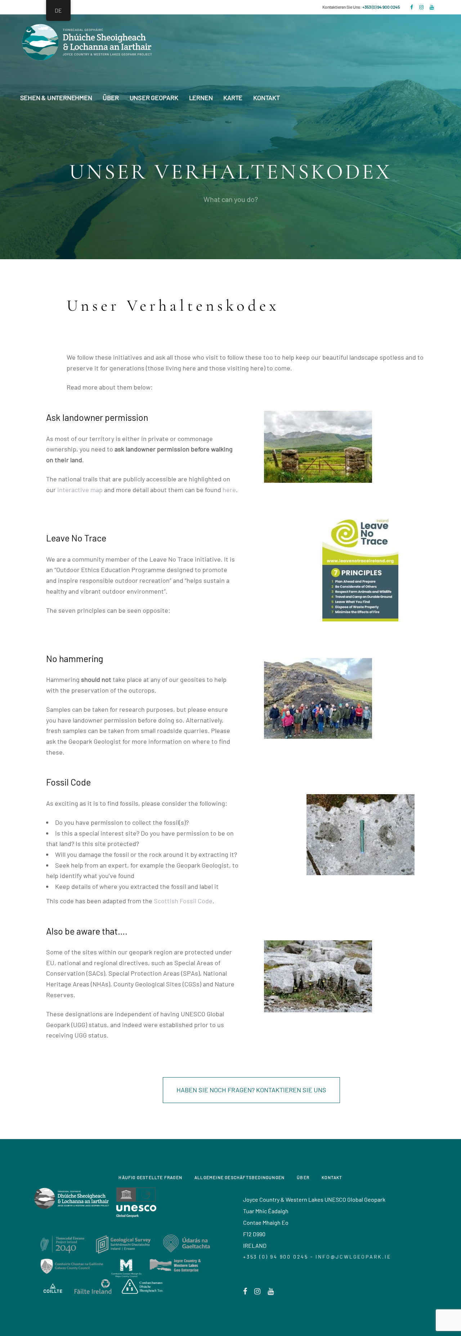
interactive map (80, 490)
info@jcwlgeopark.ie (353, 1257)
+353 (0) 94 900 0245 (381, 6)
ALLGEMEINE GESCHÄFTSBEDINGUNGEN (239, 1177)
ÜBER (303, 1177)
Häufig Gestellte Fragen (150, 1177)
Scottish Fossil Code (183, 901)
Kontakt (332, 1177)
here (229, 490)
